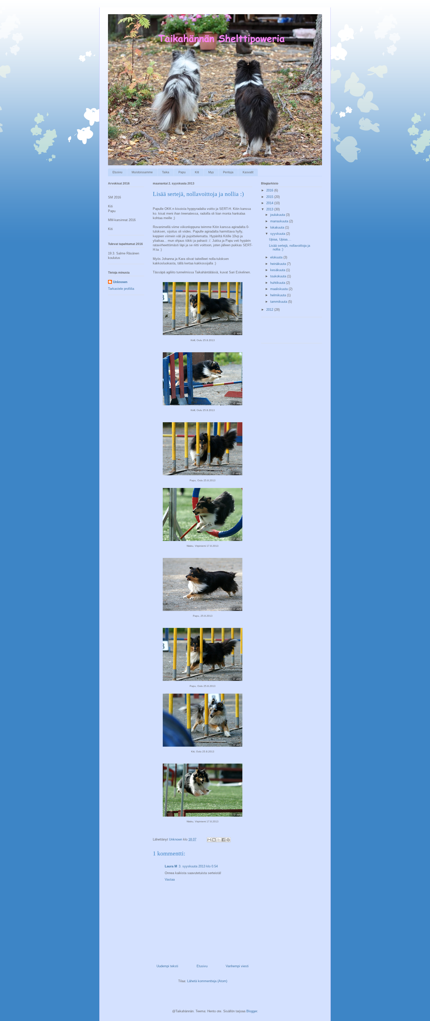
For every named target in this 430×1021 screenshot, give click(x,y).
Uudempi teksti (167, 966)
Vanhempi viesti (237, 966)
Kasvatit (248, 172)
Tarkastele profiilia (121, 289)
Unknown (120, 282)
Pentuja (228, 172)
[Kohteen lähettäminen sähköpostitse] (209, 839)
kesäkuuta (278, 270)
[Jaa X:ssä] (218, 839)
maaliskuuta (279, 289)
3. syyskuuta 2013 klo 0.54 (198, 866)
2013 (270, 209)
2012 (270, 309)
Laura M (171, 866)
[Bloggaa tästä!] (214, 839)
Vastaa (170, 879)
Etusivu (117, 172)
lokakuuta (277, 227)
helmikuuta (278, 295)
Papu (182, 172)
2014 (270, 203)
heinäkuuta (278, 264)
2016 (270, 190)
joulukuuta (278, 215)
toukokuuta (278, 276)
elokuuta (276, 257)
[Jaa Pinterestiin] (228, 839)
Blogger (251, 1011)
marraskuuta (279, 221)
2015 (270, 197)
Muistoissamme (142, 172)
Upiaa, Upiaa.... (280, 239)
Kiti (197, 172)
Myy (211, 172)
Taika (165, 172)
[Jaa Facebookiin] (223, 839)
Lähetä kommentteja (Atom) (207, 981)
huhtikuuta (278, 283)
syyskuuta (278, 234)
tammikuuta (279, 301)
